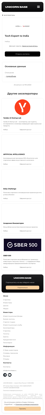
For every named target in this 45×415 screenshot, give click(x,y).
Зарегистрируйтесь (30, 46)
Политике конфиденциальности (26, 404)
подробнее (11, 76)
